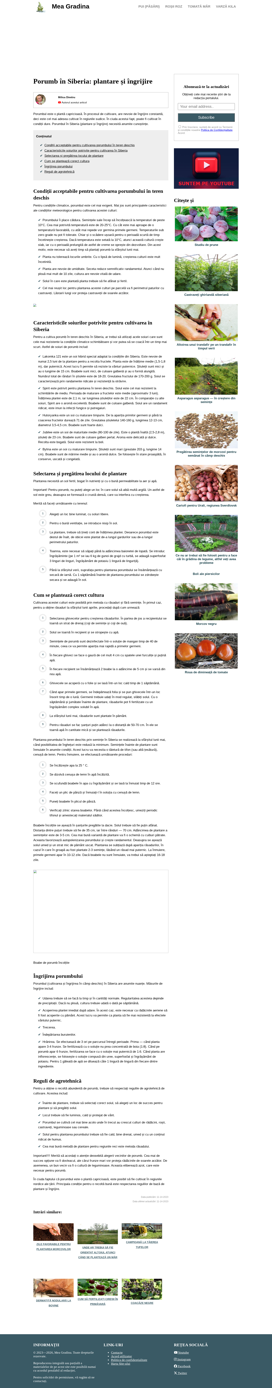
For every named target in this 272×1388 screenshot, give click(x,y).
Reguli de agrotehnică (59, 171)
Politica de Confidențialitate (217, 129)
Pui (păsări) (149, 6)
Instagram (184, 1359)
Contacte (117, 1352)
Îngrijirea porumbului (58, 166)
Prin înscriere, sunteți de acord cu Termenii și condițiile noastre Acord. (205, 130)
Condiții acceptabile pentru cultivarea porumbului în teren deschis (89, 145)
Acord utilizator (121, 1356)
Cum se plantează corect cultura (66, 161)
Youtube (183, 1352)
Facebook (184, 1366)
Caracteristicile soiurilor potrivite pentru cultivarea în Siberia (85, 150)
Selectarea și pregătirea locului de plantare (73, 156)
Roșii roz (173, 6)
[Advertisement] (136, 42)
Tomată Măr (199, 6)
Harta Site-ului (120, 1363)
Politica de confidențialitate (129, 1360)
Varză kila (226, 6)
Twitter (182, 1373)
